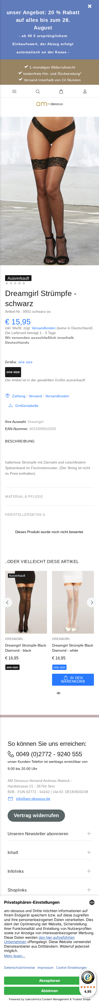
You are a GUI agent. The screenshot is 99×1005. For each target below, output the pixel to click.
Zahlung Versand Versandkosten (40, 396)
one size (13, 372)
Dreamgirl (35, 422)
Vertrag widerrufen (36, 815)
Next (94, 191)
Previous (5, 191)
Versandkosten (44, 328)
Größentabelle (26, 406)
